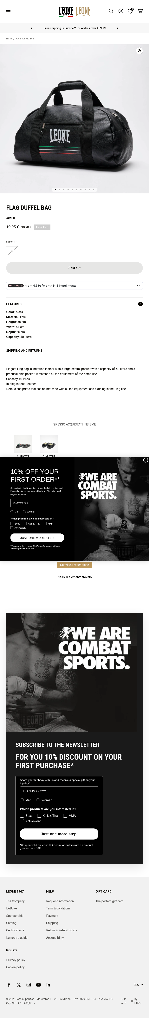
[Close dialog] (146, 460)
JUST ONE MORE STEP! (37, 537)
